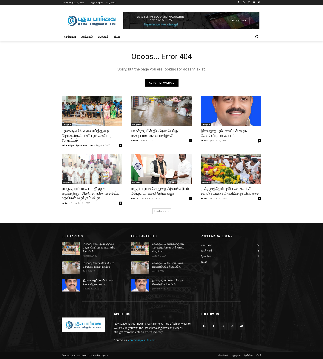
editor (134, 140)
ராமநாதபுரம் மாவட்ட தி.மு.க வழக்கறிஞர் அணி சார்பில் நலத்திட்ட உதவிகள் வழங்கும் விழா (90, 193)
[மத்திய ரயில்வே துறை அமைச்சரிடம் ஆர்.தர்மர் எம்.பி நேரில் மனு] (161, 169)
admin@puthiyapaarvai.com (77, 145)
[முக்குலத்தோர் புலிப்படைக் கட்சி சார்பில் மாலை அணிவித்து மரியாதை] (231, 169)
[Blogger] (204, 326)
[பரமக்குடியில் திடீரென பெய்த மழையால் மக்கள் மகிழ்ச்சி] (161, 111)
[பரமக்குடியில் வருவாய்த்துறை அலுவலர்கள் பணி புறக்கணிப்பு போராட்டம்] (92, 111)
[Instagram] (244, 3)
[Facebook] (238, 3)
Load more (160, 211)
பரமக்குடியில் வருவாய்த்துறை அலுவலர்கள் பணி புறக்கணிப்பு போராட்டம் (86, 135)
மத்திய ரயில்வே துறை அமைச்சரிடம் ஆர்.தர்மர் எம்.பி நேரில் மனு (160, 191)
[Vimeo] (254, 3)
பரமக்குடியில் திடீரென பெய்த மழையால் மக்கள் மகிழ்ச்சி (154, 133)
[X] (249, 3)
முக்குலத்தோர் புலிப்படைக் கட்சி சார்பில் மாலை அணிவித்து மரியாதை (230, 191)
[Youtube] (259, 3)
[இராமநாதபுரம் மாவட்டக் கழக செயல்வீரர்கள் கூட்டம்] (231, 111)
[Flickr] (222, 326)
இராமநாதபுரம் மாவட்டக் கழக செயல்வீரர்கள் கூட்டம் (224, 133)
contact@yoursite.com (142, 340)
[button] (256, 36)
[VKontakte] (241, 326)
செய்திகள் (67, 124)
